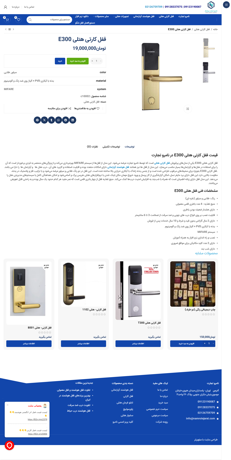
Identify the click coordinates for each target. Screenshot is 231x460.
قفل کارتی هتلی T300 (149, 323)
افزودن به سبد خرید (77, 61)
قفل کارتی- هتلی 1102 (94, 310)
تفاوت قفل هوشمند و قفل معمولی (73, 390)
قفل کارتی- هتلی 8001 (40, 328)
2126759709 (153, 7)
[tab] (130, 147)
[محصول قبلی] (13, 29)
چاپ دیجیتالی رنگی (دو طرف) (200, 310)
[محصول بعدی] (6, 29)
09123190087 (192, 7)
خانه (215, 29)
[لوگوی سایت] (211, 7)
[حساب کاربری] (5, 7)
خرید (60, 61)
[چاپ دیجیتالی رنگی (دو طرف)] (192, 284)
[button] (72, 120)
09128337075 (173, 7)
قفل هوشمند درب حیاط (78, 411)
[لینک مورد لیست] (194, 402)
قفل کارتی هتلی (202, 29)
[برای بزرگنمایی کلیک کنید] (188, 109)
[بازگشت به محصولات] (9, 29)
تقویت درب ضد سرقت (79, 405)
